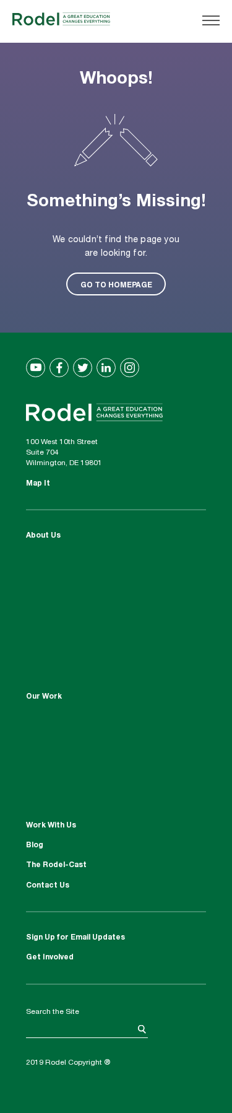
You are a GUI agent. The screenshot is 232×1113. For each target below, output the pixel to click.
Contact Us (47, 885)
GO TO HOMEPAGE (116, 284)
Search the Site (52, 1012)
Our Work (44, 697)
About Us (43, 535)
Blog (34, 845)
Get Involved (50, 957)
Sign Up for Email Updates (75, 937)
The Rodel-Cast (56, 865)
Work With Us (51, 825)
